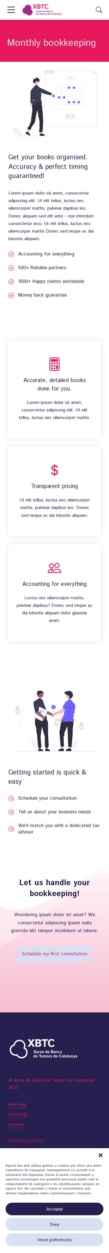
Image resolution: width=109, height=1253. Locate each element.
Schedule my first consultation (54, 954)
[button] (100, 1155)
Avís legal (17, 1105)
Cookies (16, 1124)
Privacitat (17, 1114)
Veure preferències (54, 1239)
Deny (55, 1224)
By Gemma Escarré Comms (25, 1140)
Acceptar (54, 1209)
